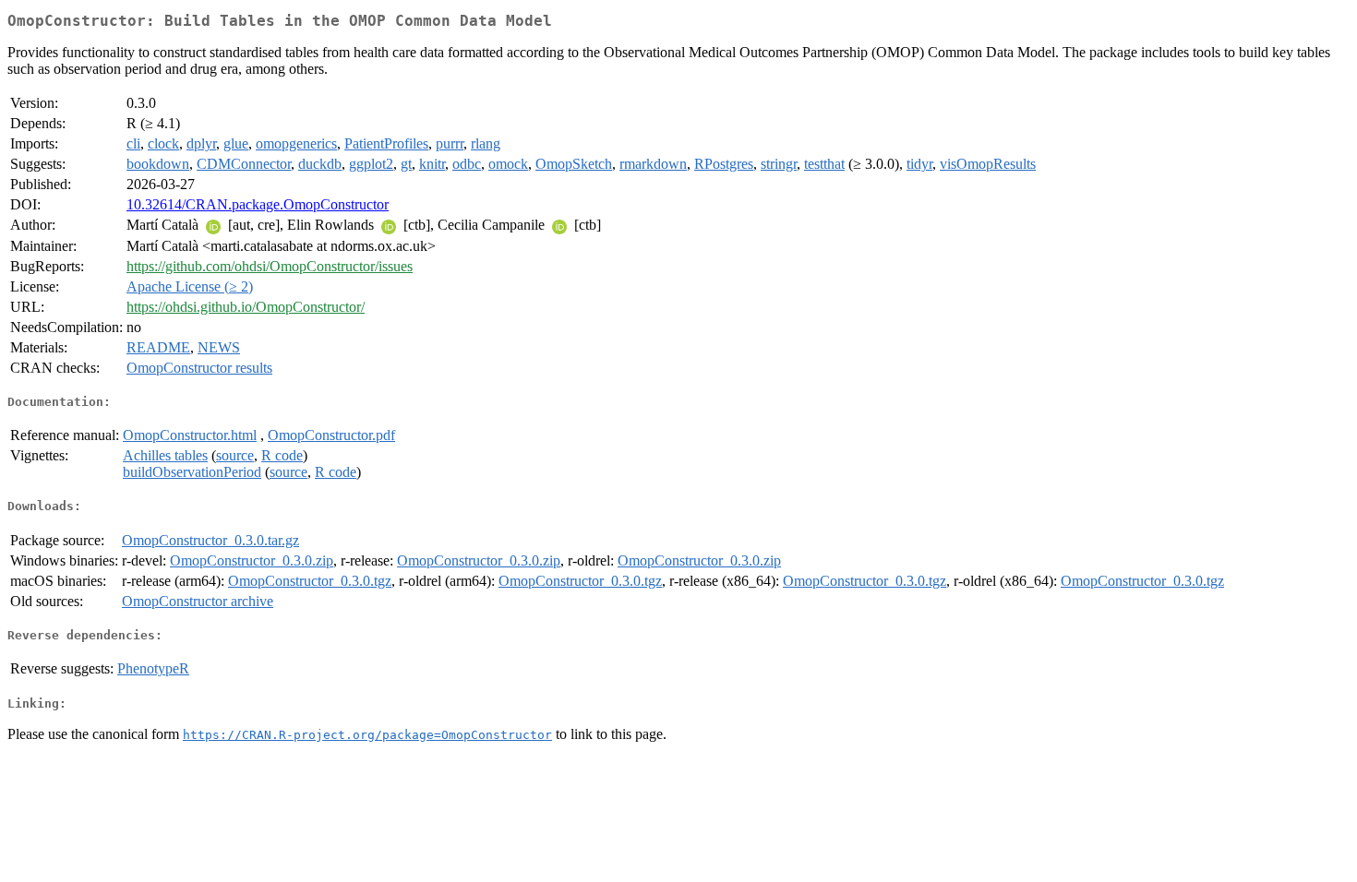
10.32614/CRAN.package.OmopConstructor (257, 204)
